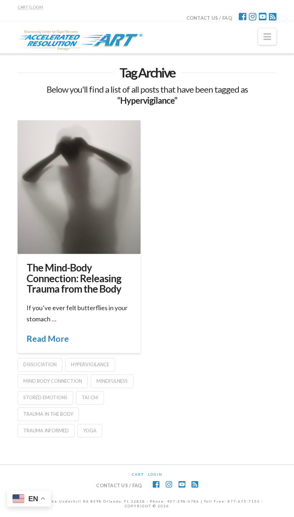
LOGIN (36, 7)
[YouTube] (262, 16)
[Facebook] (242, 16)
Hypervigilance (90, 364)
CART (23, 7)
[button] (267, 36)
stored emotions (45, 397)
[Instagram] (252, 16)
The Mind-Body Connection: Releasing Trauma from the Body (74, 278)
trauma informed (46, 430)
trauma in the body (48, 414)
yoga (89, 430)
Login (155, 474)
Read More (48, 339)
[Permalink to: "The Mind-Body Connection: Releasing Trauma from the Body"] (79, 187)
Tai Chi (90, 397)
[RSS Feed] (272, 16)
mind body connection (52, 381)
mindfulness (112, 381)
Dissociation (40, 364)
